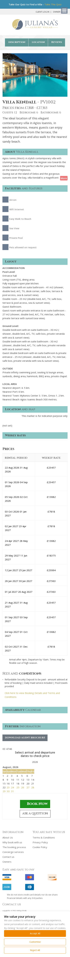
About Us (7, 837)
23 (8, 787)
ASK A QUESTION (35, 814)
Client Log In (42, 11)
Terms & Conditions (44, 837)
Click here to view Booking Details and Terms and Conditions (32, 694)
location (38, 42)
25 (17, 787)
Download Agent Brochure (25, 737)
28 (32, 787)
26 (22, 787)
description (16, 42)
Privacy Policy (40, 842)
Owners (6, 861)
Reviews (56, 42)
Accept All (35, 933)
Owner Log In (60, 11)
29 (4, 791)
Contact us (8, 856)
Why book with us (12, 842)
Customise (35, 941)
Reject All (35, 950)
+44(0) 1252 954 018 (14, 910)
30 (8, 791)
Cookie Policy (40, 847)
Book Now (37, 803)
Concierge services (13, 852)
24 (12, 787)
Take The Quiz (53, 4)
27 (28, 787)
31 (12, 791)
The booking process (14, 847)
